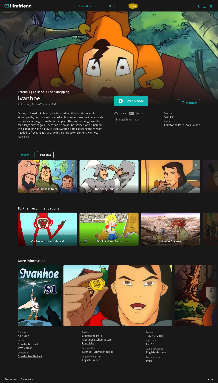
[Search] (198, 6)
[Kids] (133, 5)
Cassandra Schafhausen (96, 339)
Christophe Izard (174, 125)
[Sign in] (204, 6)
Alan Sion (169, 116)
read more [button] (23, 136)
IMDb (149, 360)
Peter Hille (88, 343)
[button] (211, 6)
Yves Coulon (192, 125)
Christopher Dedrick (30, 356)
